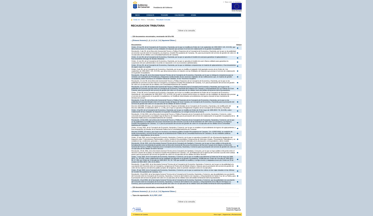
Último (172, 40)
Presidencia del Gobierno (165, 6)
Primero (136, 40)
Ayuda (193, 15)
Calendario (179, 15)
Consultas (150, 20)
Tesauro (164, 15)
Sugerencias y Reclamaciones (232, 214)
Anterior (143, 40)
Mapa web (228, 2)
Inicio (137, 15)
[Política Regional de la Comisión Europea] (237, 11)
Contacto (238, 2)
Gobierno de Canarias (140, 6)
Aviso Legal (217, 214)
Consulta (150, 15)
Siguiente (165, 40)
